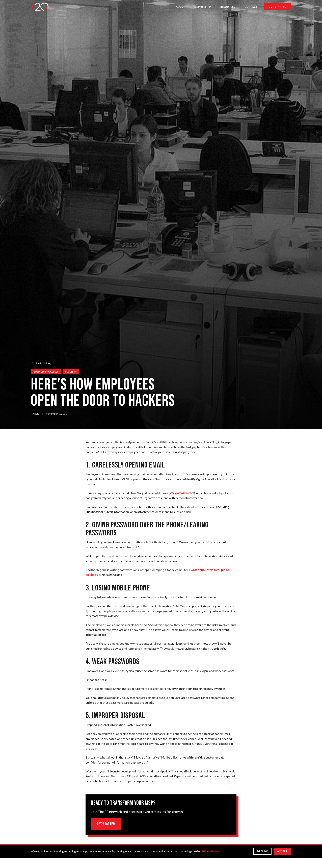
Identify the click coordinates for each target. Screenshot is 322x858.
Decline (262, 851)
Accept (282, 851)
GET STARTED (277, 6)
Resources (227, 6)
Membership (202, 6)
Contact (251, 6)
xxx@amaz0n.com (182, 493)
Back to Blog (43, 363)
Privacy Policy (210, 851)
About (180, 6)
